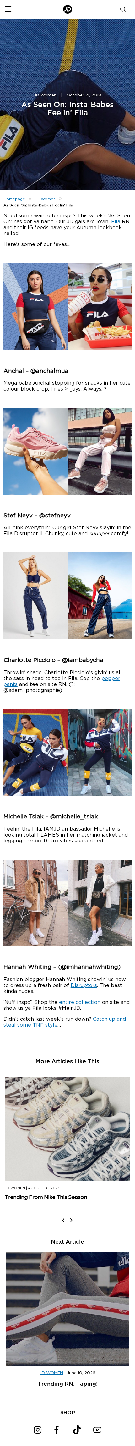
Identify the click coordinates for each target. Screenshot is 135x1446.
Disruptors (84, 985)
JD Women (45, 95)
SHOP (67, 1412)
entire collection (79, 1002)
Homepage (14, 199)
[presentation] (63, 1216)
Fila (115, 221)
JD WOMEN (51, 1373)
